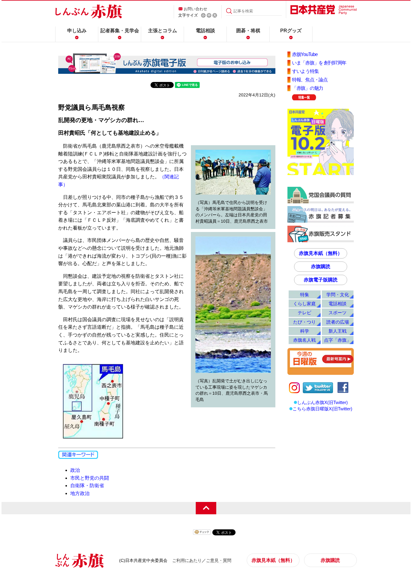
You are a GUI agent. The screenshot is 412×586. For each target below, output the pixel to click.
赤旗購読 (320, 266)
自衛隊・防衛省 (87, 485)
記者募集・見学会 (119, 30)
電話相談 (205, 30)
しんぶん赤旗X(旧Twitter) (322, 402)
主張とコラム (162, 30)
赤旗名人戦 (304, 340)
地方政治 (80, 493)
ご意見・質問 (218, 560)
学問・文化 (337, 294)
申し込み (77, 30)
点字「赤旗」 (337, 340)
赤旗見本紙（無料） (320, 253)
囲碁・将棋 (248, 30)
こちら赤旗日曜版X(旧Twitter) (322, 408)
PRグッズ (291, 30)
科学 (304, 331)
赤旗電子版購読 (321, 279)
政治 (75, 470)
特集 (304, 294)
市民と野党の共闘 (89, 478)
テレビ (304, 312)
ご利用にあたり (187, 560)
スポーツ (337, 312)
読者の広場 (337, 321)
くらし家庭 (304, 303)
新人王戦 (337, 331)
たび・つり (304, 321)
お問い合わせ (195, 9)
